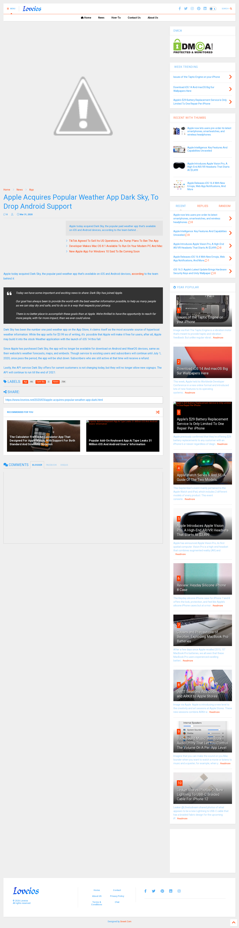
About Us (153, 17)
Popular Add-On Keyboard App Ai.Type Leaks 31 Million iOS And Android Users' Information (120, 442)
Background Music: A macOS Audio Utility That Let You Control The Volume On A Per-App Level (202, 743)
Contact (117, 890)
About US (96, 896)
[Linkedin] (205, 8)
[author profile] (12, 214)
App (31, 189)
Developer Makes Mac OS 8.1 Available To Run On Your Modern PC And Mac (115, 246)
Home (87, 17)
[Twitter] (153, 891)
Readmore (218, 337)
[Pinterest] (198, 8)
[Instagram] (192, 8)
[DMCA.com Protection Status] (193, 52)
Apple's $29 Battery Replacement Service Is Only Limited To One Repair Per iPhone (202, 423)
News (101, 17)
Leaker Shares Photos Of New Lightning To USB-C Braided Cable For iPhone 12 (200, 794)
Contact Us (134, 17)
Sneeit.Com (125, 921)
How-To (116, 17)
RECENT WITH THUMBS (189, 117)
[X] (186, 8)
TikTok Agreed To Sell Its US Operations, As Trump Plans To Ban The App (114, 240)
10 (180, 783)
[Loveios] (32, 9)
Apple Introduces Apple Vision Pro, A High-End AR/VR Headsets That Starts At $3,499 (208, 166)
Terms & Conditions (96, 903)
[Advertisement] (32, 245)
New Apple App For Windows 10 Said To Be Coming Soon (104, 251)
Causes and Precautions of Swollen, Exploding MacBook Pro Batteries (202, 636)
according (138, 273)
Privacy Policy (117, 896)
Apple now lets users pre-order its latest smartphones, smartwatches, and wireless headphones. (209, 131)
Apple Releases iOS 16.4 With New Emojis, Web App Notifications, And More (206, 186)
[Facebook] (180, 8)
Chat (117, 902)
